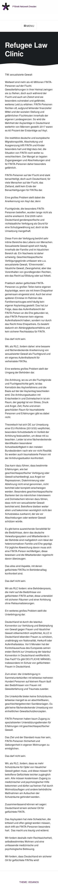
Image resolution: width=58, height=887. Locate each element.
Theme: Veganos (29, 882)
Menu (30, 26)
